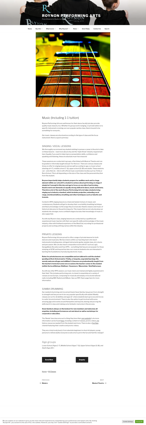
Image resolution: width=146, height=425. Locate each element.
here (62, 321)
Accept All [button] (139, 421)
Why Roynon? (63, 29)
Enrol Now (49, 360)
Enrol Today (86, 29)
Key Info (38, 29)
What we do (50, 29)
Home (30, 29)
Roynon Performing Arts (71, 15)
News (75, 29)
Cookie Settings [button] (128, 421)
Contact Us (97, 29)
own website (86, 318)
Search (107, 29)
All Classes (52, 372)
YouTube (95, 323)
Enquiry (82, 360)
